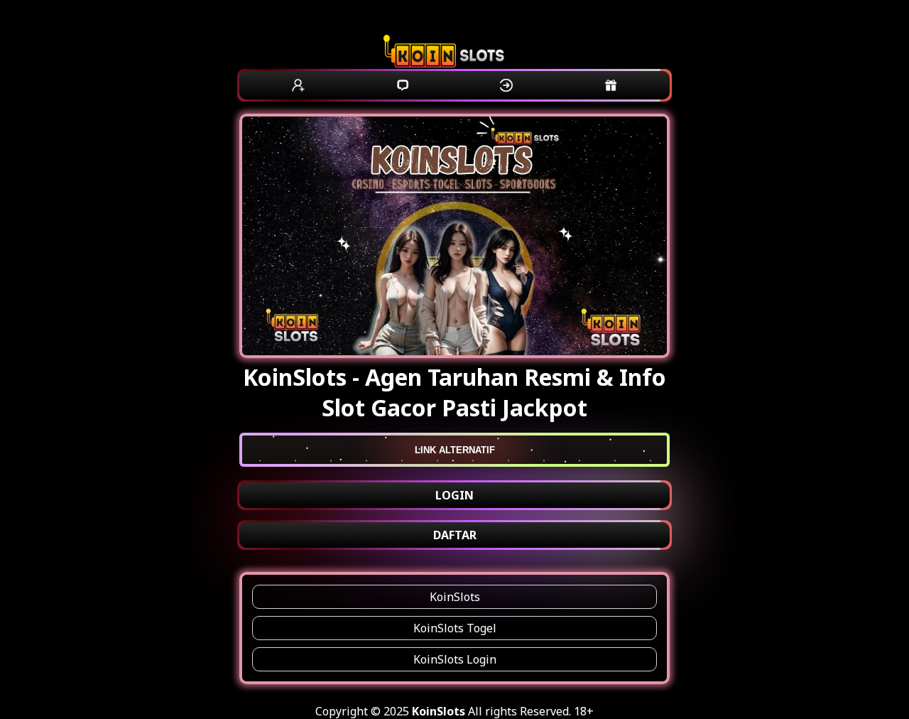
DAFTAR (455, 535)
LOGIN (454, 495)
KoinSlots (455, 597)
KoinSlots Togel (454, 628)
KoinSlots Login (454, 659)
